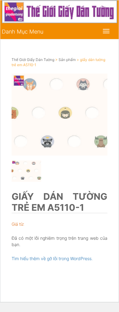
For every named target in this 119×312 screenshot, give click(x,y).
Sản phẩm (67, 59)
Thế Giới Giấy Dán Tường (33, 59)
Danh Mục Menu (22, 31)
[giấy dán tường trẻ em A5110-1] (59, 115)
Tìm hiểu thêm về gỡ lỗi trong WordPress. (52, 258)
